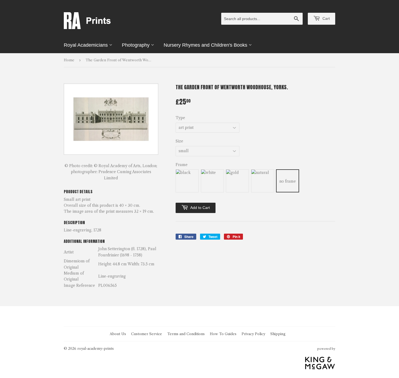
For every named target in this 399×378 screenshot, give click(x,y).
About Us (118, 334)
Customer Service (146, 334)
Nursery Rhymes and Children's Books (206, 45)
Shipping (278, 334)
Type (180, 117)
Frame (182, 164)
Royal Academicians (86, 45)
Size (179, 141)
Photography (136, 45)
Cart (325, 18)
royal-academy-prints (95, 348)
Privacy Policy (253, 334)
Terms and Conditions (186, 334)
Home (69, 60)
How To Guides (223, 334)
